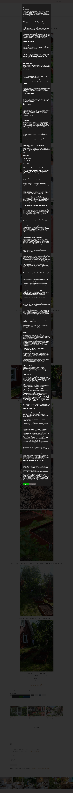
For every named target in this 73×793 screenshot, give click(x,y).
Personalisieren (32, 484)
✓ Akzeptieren (26, 484)
